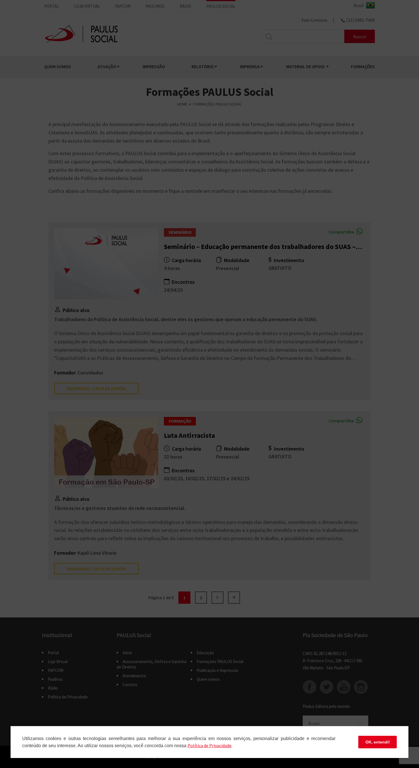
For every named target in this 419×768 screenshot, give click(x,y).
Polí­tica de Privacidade (209, 745)
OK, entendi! (377, 742)
